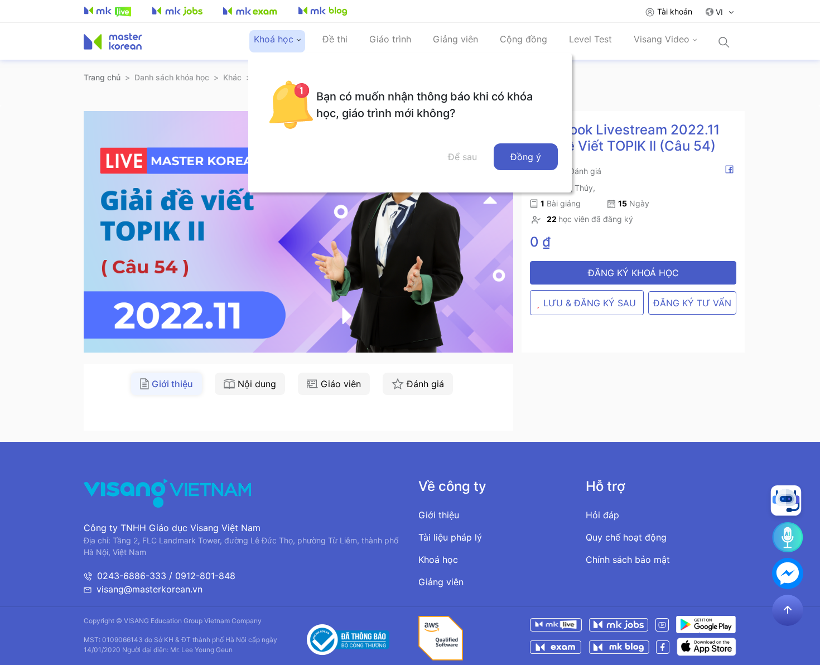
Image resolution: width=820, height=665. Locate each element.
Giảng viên (441, 581)
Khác (232, 77)
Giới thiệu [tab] (172, 383)
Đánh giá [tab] (425, 383)
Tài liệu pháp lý (450, 537)
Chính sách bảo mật (628, 559)
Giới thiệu (438, 515)
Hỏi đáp (602, 515)
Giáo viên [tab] (341, 383)
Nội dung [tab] (257, 383)
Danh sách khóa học (171, 77)
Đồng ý (525, 156)
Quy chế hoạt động (626, 537)
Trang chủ (102, 77)
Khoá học (438, 559)
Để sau (462, 156)
